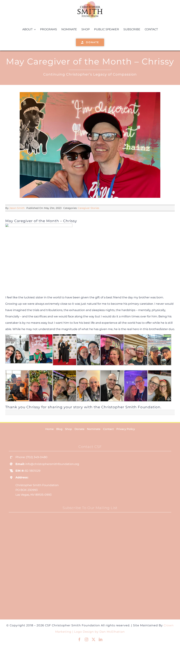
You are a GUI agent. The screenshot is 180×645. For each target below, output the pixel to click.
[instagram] (86, 639)
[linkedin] (100, 639)
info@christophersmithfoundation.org (52, 464)
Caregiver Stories (88, 208)
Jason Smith (17, 208)
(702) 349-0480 (36, 457)
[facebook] (79, 639)
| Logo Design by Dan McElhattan (98, 631)
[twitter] (93, 639)
